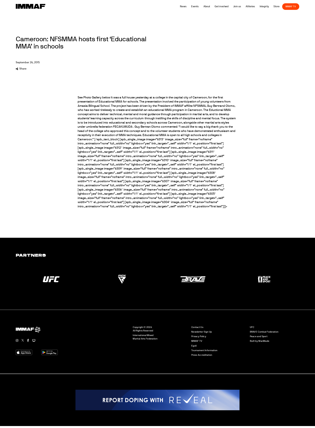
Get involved (228, 6)
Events (201, 6)
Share (22, 68)
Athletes (256, 6)
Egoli (194, 346)
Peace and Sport (258, 336)
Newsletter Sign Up (201, 332)
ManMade (263, 341)
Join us (243, 6)
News (189, 6)
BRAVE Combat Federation (264, 332)
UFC (252, 327)
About (213, 6)
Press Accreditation (201, 355)
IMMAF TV (297, 6)
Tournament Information (204, 350)
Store (283, 6)
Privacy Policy (198, 336)
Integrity (270, 6)
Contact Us (197, 327)
